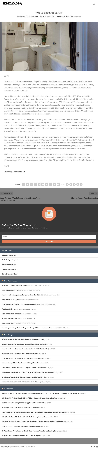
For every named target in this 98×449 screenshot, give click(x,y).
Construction (8, 389)
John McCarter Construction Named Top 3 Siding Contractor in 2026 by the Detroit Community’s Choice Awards (41, 393)
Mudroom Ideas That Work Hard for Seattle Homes (20, 353)
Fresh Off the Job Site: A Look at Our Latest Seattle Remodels (22, 358)
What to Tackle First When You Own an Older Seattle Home (22, 339)
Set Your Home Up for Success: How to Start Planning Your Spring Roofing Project (30, 431)
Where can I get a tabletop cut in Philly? (15, 285)
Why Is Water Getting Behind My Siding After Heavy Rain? (22, 435)
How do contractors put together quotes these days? (20, 295)
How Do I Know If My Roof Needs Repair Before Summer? (22, 426)
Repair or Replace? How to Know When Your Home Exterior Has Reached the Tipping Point (33, 421)
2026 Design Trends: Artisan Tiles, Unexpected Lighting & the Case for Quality (28, 372)
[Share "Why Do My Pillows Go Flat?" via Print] (58, 184)
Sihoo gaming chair (9, 264)
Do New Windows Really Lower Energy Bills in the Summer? (23, 403)
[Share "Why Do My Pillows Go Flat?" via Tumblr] (35, 184)
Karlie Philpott (19, 172)
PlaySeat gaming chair (10, 269)
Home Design (8, 335)
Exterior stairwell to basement (12, 314)
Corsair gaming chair (9, 274)
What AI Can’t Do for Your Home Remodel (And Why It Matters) (24, 344)
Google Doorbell (7, 323)
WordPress (31, 446)
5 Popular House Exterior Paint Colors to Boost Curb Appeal (22, 382)
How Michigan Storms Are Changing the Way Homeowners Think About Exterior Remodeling (34, 412)
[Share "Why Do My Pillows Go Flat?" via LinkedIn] (43, 184)
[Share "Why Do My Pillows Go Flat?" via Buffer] (47, 184)
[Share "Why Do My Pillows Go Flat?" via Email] (54, 184)
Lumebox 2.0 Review (9, 255)
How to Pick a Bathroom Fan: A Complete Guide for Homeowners (24, 368)
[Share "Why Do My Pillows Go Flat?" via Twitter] (27, 184)
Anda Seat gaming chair (10, 260)
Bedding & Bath (63, 16)
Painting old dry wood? (10, 309)
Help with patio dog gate (10, 299)
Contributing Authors (35, 16)
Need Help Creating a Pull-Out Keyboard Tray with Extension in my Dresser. (28, 328)
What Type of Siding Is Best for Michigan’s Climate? (20, 407)
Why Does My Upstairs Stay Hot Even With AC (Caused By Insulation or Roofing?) (30, 398)
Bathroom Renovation (9, 318)
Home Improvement (10, 281)
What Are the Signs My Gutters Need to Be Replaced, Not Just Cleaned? (26, 417)
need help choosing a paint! (11, 290)
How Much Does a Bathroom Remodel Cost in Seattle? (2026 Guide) (25, 349)
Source (7, 172)
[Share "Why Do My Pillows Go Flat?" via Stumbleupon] (50, 184)
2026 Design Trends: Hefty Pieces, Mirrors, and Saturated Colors (24, 377)
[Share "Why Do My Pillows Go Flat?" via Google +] (31, 184)
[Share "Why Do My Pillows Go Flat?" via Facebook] (24, 184)
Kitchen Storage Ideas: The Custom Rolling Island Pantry (22, 363)
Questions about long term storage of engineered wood (21, 304)
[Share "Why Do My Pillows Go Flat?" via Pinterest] (39, 184)
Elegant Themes (13, 446)
